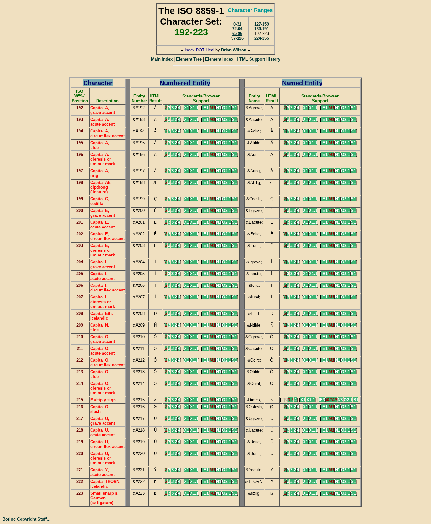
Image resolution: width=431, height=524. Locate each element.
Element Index (219, 59)
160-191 (261, 28)
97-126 (237, 38)
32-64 (237, 28)
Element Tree (189, 59)
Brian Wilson (233, 50)
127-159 (261, 24)
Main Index (162, 59)
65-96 (237, 33)
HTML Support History (258, 59)
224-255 (261, 38)
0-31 (237, 24)
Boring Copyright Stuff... (26, 519)
